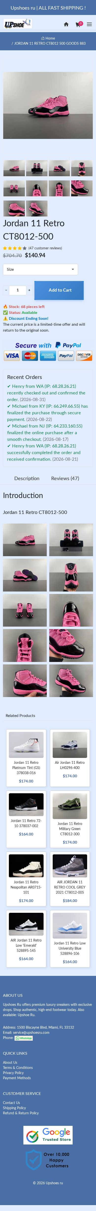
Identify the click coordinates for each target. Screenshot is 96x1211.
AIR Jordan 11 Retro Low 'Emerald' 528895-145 (26, 946)
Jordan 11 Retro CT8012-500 (35, 512)
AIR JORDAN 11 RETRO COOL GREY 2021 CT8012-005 (69, 887)
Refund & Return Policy (21, 1113)
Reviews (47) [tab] (65, 478)
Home (50, 38)
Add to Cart (60, 290)
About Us (10, 1062)
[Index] (66, 24)
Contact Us (11, 1103)
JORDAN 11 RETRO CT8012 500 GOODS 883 (50, 43)
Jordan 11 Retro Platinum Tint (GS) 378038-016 (26, 768)
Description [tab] (26, 478)
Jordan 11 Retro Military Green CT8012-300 (70, 829)
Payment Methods (17, 1078)
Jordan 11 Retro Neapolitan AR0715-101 (26, 887)
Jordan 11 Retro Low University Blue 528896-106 (70, 948)
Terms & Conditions (18, 1068)
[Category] (89, 24)
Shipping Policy (14, 1108)
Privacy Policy (13, 1073)
